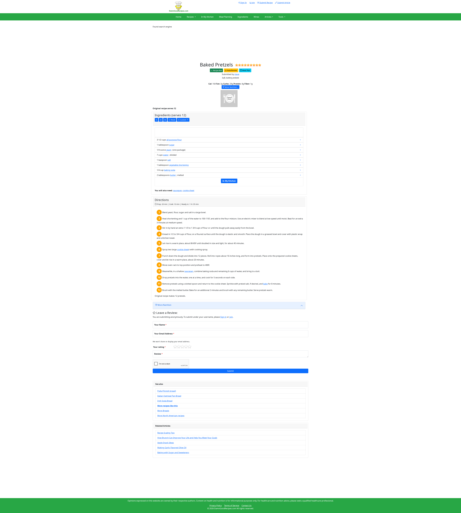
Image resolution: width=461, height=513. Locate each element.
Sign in (223, 317)
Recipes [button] (190, 17)
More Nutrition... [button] (231, 87)
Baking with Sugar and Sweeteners (173, 452)
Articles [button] (268, 17)
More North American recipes (170, 415)
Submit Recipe (266, 2)
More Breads (163, 410)
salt (169, 160)
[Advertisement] (225, 45)
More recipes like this (167, 405)
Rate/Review (232, 70)
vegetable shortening (179, 165)
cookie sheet (188, 190)
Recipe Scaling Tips (166, 433)
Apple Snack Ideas (165, 442)
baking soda (169, 170)
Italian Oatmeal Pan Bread (169, 396)
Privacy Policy (215, 505)
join (231, 317)
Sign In (243, 2)
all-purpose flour (174, 139)
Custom (183, 120)
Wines (256, 17)
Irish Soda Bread (164, 401)
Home (178, 17)
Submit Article (283, 2)
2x (161, 120)
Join (253, 2)
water (165, 155)
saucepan (177, 190)
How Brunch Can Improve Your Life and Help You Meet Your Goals (187, 437)
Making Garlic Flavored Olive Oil (171, 447)
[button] (230, 371)
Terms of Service (231, 505)
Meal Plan (246, 70)
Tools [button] (281, 17)
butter (173, 175)
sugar (171, 145)
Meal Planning (225, 17)
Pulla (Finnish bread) (166, 391)
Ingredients (243, 17)
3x (165, 120)
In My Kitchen (207, 17)
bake (265, 283)
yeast (168, 150)
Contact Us (247, 505)
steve (236, 74)
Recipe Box (217, 70)
